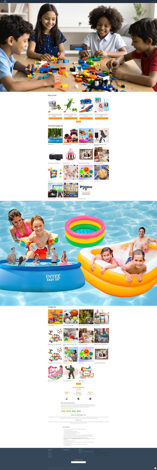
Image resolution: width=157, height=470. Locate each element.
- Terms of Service (50, 457)
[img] (78, 388)
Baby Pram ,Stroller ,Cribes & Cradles (100, 344)
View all (78, 121)
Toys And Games (51, 325)
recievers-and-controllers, (85, 438)
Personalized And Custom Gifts (84, 163)
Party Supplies (81, 380)
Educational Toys (66, 198)
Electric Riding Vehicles (67, 144)
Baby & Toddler (66, 163)
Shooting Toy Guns (82, 198)
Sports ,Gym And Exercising (68, 325)
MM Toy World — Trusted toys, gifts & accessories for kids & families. (86, 452)
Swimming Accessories (83, 144)
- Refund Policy (50, 453)
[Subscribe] (85, 462)
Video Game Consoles (52, 198)
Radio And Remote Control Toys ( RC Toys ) (86, 326)
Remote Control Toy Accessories (53, 163)
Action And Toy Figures (67, 380)
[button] (2, 1)
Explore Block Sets (78, 48)
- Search (49, 451)
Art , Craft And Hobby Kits (98, 163)
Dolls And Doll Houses (52, 380)
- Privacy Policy (50, 454)
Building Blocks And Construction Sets (54, 344)
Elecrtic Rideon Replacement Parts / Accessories (100, 145)
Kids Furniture (96, 325)
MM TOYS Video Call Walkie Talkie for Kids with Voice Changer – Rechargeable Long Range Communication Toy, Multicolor (101, 114)
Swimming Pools (51, 144)
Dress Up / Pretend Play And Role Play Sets (70, 345)
